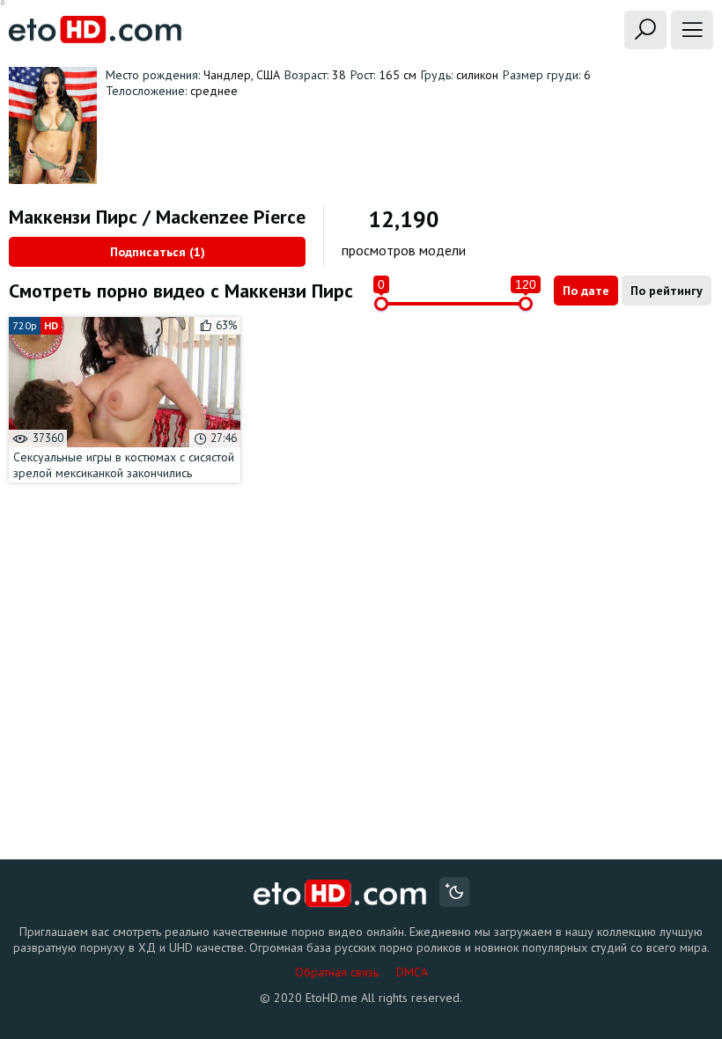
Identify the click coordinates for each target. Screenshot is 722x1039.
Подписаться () (157, 252)
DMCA (412, 972)
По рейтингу (666, 290)
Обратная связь (337, 972)
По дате (586, 290)
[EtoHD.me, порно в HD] (340, 894)
